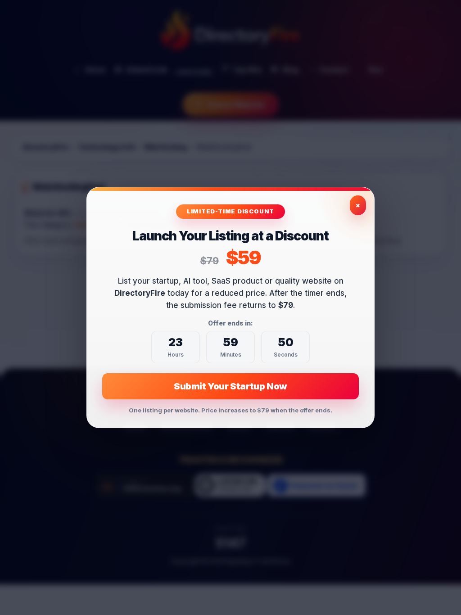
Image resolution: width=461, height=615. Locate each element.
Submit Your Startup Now (230, 386)
